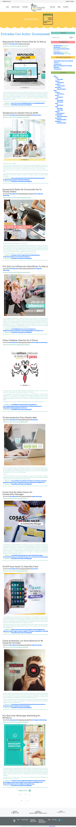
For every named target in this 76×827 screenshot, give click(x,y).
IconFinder (24, 481)
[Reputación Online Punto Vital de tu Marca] (24, 90)
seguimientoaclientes (20, 408)
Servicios (52, 7)
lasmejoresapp (12, 631)
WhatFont (6, 482)
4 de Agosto (60, 82)
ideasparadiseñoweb (31, 482)
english (72, 1)
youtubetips (26, 706)
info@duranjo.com (6, 1)
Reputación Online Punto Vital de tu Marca (24, 41)
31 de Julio (60, 110)
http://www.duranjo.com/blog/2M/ (21, 632)
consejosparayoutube (17, 704)
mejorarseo (40, 330)
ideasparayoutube (8, 706)
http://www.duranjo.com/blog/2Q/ (21, 332)
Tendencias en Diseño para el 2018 (20, 113)
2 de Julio (59, 108)
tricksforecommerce (9, 256)
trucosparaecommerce (23, 256)
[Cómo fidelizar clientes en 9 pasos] (24, 388)
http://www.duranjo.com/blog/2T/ (21, 105)
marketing (18, 179)
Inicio (7, 7)
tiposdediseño (25, 179)
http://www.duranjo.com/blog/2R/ (21, 258)
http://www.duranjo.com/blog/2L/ (21, 707)
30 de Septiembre (62, 116)
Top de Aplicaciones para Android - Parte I (63, 61)
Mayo (56, 103)
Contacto (65, 7)
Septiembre (58, 115)
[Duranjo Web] (38, 11)
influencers (18, 330)
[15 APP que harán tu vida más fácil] (24, 614)
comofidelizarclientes (17, 404)
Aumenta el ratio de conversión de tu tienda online (22, 190)
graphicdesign (7, 179)
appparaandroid (33, 629)
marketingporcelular (9, 782)
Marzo (57, 95)
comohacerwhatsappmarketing (20, 780)
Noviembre (58, 118)
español (67, 1)
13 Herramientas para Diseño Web (19, 417)
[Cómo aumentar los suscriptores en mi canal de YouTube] (24, 691)
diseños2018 (41, 178)
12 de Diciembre (61, 89)
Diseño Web (34, 419)
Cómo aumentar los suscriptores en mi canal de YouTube (22, 641)
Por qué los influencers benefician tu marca (25, 266)
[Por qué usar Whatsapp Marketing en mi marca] (24, 766)
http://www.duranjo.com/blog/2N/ (21, 558)
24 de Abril (60, 100)
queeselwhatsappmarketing (20, 784)
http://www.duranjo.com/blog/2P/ (21, 409)
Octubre (57, 84)
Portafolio (25, 7)
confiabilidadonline (39, 103)
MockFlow (30, 481)
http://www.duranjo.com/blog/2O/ (21, 484)
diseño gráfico (24, 178)
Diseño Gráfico (37, 115)
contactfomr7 (13, 482)
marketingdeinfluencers (29, 330)
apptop (5, 631)
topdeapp (45, 631)
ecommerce (14, 255)
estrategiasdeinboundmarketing (12, 406)
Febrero (57, 92)
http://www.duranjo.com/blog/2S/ (21, 181)
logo (13, 179)
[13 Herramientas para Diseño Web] (24, 465)
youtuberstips (18, 706)
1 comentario (57, 64)
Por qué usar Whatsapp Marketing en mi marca (21, 716)
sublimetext (41, 482)
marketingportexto (37, 782)
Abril (56, 98)
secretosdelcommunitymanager (38, 557)
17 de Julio (60, 79)
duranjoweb (13, 44)
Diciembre (58, 87)
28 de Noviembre (61, 119)
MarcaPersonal (15, 103)
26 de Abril (60, 102)
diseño (18, 178)
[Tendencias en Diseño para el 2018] (24, 161)
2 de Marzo (60, 97)
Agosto (57, 81)
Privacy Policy (52, 826)
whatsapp (31, 784)
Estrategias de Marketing (39, 342)
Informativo (34, 568)
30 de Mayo (60, 105)
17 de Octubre (61, 86)
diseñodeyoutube (29, 704)
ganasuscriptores (40, 704)
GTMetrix (18, 481)
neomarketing (7, 784)
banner (13, 178)
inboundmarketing (8, 408)
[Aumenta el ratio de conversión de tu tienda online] (24, 241)
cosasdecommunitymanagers (34, 555)
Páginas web (33, 820)
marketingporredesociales (23, 782)
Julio (56, 77)
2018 (55, 90)
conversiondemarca (30, 329)
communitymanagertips (18, 555)
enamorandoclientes (31, 404)
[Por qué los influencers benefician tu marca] (24, 316)
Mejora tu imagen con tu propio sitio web (63, 66)
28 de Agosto (60, 113)
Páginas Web (41, 820)
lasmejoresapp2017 (23, 631)
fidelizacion (26, 406)
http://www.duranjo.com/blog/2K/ (21, 785)
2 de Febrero (60, 94)
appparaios (41, 629)
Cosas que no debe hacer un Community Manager (17, 493)
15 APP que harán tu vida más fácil (20, 566)
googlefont (21, 482)
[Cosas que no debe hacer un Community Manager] (24, 542)
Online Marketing (37, 496)
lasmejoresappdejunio (35, 631)
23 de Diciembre (61, 123)
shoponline (36, 255)
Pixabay (39, 481)
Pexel (34, 481)
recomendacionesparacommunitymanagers (16, 557)
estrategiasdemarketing (25, 255)
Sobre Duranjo (15, 7)
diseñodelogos (32, 178)
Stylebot (44, 481)
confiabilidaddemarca (26, 103)
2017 (55, 76)
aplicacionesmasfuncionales (19, 629)
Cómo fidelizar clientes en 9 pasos (20, 340)
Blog (59, 7)
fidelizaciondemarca (9, 330)
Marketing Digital (42, 821)
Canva (13, 481)
